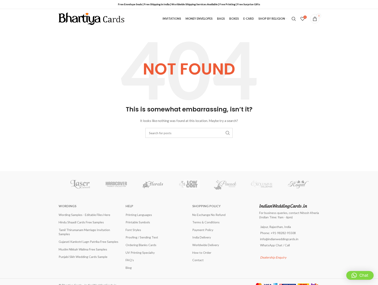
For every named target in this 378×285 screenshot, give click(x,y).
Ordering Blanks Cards (141, 245)
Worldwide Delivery (205, 245)
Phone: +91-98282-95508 (278, 233)
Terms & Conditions (206, 222)
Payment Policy (202, 230)
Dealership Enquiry (273, 257)
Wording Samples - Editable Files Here (84, 215)
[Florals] (153, 184)
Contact (198, 260)
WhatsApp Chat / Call (275, 245)
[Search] (293, 18)
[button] (360, 275)
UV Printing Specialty (140, 252)
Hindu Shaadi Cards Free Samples (81, 222)
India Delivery (201, 237)
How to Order (201, 252)
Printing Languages (139, 215)
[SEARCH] (228, 133)
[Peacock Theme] (225, 184)
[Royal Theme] (298, 184)
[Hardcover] (116, 184)
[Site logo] (91, 18)
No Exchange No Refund (209, 215)
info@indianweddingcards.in (279, 239)
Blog (129, 267)
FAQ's (130, 260)
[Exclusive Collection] (261, 184)
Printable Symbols (138, 222)
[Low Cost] (189, 184)
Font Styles (133, 230)
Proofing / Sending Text (142, 237)
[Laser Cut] (80, 184)
